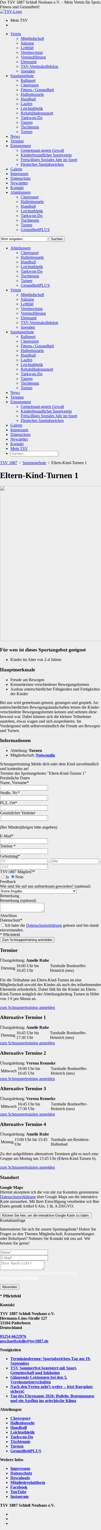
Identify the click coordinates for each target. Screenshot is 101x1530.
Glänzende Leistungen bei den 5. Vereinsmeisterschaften (38, 1379)
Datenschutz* (11, 920)
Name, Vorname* (14, 782)
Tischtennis (20, 1441)
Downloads (20, 1478)
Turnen (17, 1446)
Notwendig (45, 755)
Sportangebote (34, 463)
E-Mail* (6, 836)
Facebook (18, 1487)
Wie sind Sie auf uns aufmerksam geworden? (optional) (45, 886)
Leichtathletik (22, 1432)
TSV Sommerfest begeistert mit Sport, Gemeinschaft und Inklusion (43, 1370)
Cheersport (20, 1418)
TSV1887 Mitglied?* (17, 872)
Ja (7, 877)
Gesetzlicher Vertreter (17, 813)
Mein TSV (19, 448)
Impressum (20, 1468)
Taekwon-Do (21, 1437)
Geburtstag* (10, 856)
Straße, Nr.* (10, 793)
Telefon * (8, 846)
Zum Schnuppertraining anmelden (27, 940)
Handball (18, 1427)
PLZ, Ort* (8, 803)
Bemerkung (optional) (18, 900)
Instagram (19, 1496)
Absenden (9, 1287)
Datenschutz (21, 1473)
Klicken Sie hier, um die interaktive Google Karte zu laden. (46, 1215)
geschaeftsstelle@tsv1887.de (24, 1341)
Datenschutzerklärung (44, 925)
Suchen (56, 239)
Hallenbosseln (22, 1423)
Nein (19, 877)
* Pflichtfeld (10, 934)
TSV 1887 (8, 463)
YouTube (18, 1492)
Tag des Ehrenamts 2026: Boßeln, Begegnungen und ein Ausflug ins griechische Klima (52, 1398)
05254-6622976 (13, 1336)
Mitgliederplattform (27, 1482)
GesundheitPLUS (25, 1451)
